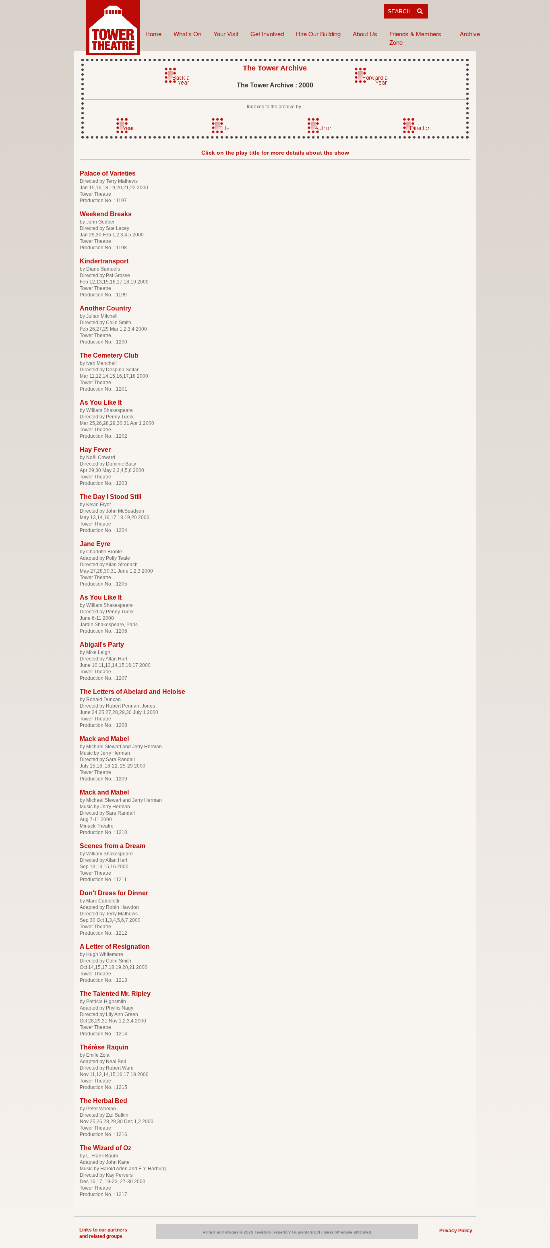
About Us (365, 33)
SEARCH (402, 11)
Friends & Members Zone (415, 37)
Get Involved (267, 33)
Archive (470, 33)
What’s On (187, 33)
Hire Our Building (318, 33)
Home (153, 33)
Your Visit (225, 33)
